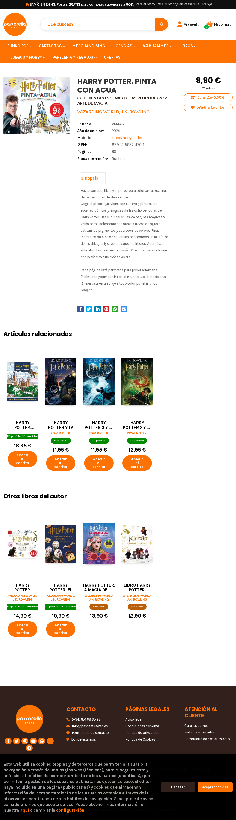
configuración (70, 810)
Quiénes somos (196, 725)
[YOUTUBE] (33, 741)
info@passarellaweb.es (90, 726)
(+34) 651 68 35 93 (86, 719)
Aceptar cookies (215, 787)
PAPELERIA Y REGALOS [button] (73, 57)
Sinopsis (89, 178)
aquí (24, 810)
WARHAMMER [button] (156, 46)
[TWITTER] (16, 741)
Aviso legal (133, 719)
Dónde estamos (83, 739)
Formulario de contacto (90, 732)
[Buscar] (161, 24)
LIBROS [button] (186, 46)
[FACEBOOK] (8, 741)
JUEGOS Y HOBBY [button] (27, 57)
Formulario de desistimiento (207, 739)
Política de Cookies (140, 739)
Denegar (178, 787)
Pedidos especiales (199, 732)
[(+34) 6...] (41, 741)
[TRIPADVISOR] (50, 741)
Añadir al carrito (22, 459)
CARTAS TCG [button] (51, 46)
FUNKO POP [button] (18, 46)
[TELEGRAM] (29, 747)
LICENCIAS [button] (122, 46)
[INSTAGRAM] (24, 741)
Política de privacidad (142, 732)
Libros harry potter (127, 137)
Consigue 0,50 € (210, 97)
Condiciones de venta (142, 726)
